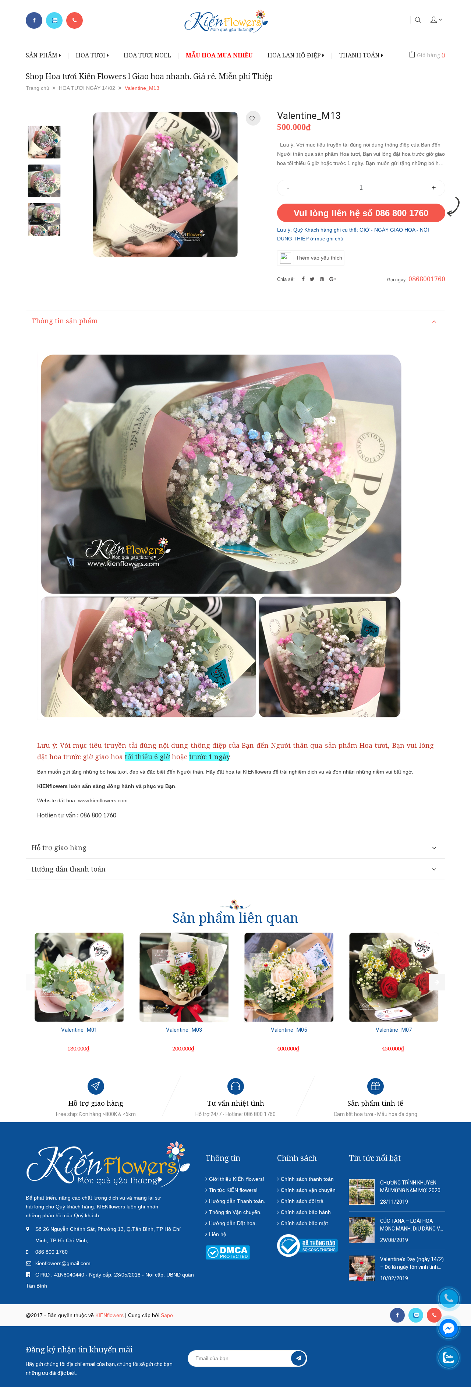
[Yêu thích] (252, 118)
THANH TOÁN (360, 55)
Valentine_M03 (184, 1030)
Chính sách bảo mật (304, 1223)
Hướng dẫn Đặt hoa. (233, 1223)
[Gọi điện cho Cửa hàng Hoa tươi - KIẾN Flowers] (74, 20)
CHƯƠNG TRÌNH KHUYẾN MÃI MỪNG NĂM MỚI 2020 (410, 1186)
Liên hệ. (218, 1234)
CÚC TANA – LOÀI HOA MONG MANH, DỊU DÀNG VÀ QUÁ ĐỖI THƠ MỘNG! (411, 1225)
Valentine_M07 (394, 1030)
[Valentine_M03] (184, 977)
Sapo (167, 1315)
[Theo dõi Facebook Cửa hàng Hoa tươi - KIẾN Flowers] (34, 20)
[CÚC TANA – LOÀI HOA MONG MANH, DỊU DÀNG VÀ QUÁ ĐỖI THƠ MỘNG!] (362, 1229)
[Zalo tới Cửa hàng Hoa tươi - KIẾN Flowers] (54, 21)
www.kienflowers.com (103, 800)
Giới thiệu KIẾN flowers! (236, 1179)
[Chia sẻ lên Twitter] (313, 279)
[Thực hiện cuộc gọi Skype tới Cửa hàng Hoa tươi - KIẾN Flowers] (415, 1315)
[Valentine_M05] (289, 977)
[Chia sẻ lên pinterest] (323, 279)
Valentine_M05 (289, 1030)
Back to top (391, 1346)
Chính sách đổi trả (302, 1201)
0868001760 (426, 278)
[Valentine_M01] (79, 977)
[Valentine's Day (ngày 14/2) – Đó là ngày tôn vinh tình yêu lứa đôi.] (362, 1268)
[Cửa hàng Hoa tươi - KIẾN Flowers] (108, 1163)
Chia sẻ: (286, 279)
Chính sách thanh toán (307, 1179)
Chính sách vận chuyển (308, 1190)
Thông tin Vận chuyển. (235, 1212)
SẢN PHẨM (42, 55)
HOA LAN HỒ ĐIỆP (295, 55)
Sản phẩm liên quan (235, 918)
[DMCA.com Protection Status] (227, 1252)
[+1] (332, 279)
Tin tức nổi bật (375, 1158)
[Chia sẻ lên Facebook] (304, 279)
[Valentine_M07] (393, 977)
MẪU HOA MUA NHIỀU (219, 55)
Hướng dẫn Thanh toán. (237, 1201)
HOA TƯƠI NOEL (147, 55)
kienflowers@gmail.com (63, 1263)
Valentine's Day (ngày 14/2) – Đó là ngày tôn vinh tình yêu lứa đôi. (412, 1263)
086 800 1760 (51, 1252)
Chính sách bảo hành (306, 1212)
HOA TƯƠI (91, 55)
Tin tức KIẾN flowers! (233, 1190)
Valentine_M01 (79, 1030)
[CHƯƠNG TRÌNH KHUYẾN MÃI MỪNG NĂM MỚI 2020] (362, 1191)
